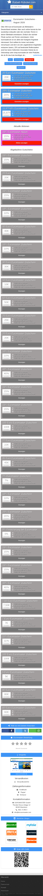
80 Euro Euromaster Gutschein (19, 690)
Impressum (5, 890)
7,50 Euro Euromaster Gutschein (20, 601)
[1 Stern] (13, 744)
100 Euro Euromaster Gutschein (19, 422)
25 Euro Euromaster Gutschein (19, 315)
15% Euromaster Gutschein (17, 155)
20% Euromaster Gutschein (17, 90)
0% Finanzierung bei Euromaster (20, 529)
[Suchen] (31, 7)
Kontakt (3, 887)
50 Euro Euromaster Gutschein (19, 298)
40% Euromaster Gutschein (17, 369)
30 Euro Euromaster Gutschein (19, 262)
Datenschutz (5, 884)
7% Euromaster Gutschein (16, 476)
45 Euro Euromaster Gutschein (19, 458)
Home (3, 881)
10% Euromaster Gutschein (17, 208)
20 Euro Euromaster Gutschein (19, 72)
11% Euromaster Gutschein (17, 636)
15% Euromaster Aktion (15, 132)
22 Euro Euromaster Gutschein (19, 440)
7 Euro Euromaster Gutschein (18, 618)
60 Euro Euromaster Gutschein (19, 707)
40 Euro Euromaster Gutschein (19, 226)
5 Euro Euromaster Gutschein (18, 672)
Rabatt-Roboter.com (24, 2)
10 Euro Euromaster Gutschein (19, 280)
